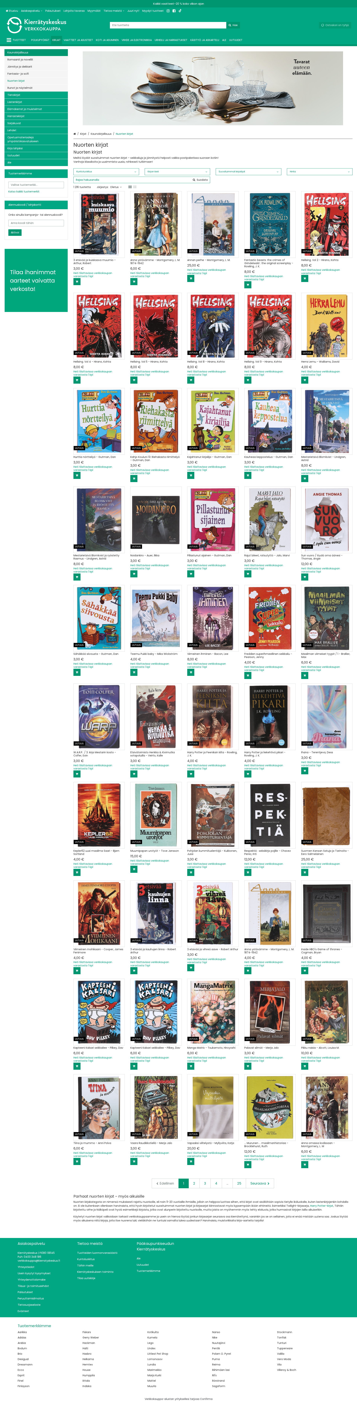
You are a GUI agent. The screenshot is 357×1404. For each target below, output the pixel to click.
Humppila (89, 1375)
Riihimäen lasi (221, 1370)
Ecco (21, 1370)
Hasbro (87, 1354)
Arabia (22, 1343)
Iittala (86, 1381)
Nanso (216, 1332)
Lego (150, 1343)
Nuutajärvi (218, 1343)
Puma (216, 1359)
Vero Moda (284, 1359)
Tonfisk (281, 1337)
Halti (85, 1348)
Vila (279, 1364)
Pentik (216, 1348)
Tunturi (281, 1343)
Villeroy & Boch (286, 1370)
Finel (20, 1381)
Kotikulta (153, 1332)
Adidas (22, 1337)
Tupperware (285, 1348)
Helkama (88, 1359)
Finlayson (24, 1386)
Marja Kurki (154, 1375)
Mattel (151, 1381)
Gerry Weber (91, 1337)
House (87, 1370)
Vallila (280, 1354)
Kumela (152, 1337)
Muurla (151, 1386)
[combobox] (175, 25)
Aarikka (22, 1332)
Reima (216, 1364)
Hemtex (88, 1364)
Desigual (23, 1359)
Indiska (87, 1386)
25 (239, 1183)
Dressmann (25, 1364)
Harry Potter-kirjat (321, 1206)
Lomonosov (155, 1359)
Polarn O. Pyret (221, 1354)
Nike (214, 1337)
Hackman (89, 1343)
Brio (20, 1354)
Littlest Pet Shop (157, 1354)
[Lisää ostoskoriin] (77, 281)
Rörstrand (218, 1381)
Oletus (114, 187)
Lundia (151, 1364)
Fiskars (87, 1332)
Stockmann (284, 1332)
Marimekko (154, 1370)
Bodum (22, 1348)
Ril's (214, 1375)
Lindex (151, 1348)
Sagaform (218, 1386)
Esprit (21, 1375)
